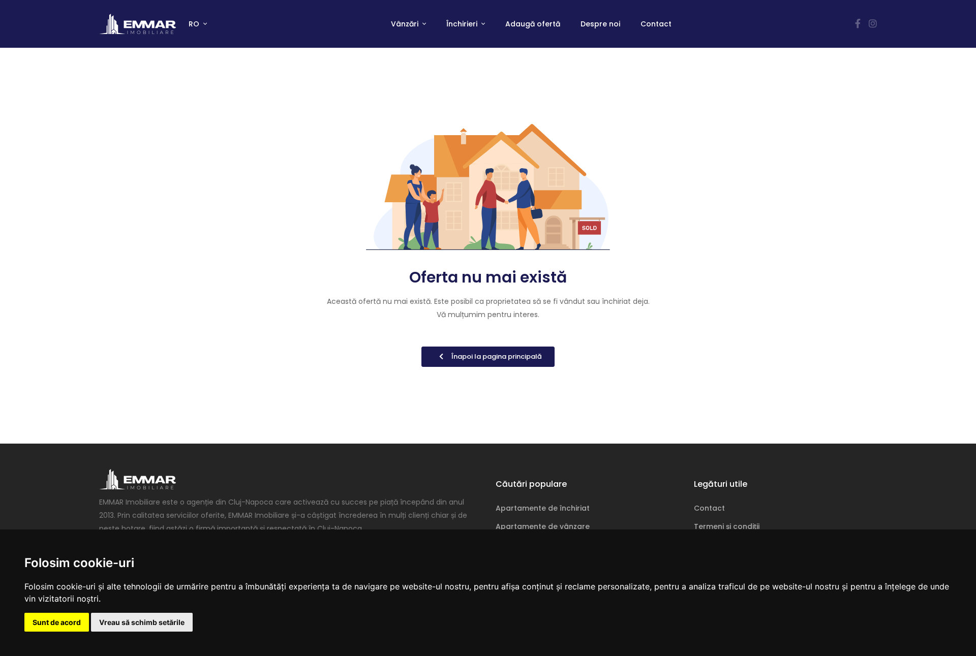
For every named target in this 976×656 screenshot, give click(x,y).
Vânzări (405, 24)
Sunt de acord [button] (57, 622)
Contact (656, 24)
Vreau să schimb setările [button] (142, 622)
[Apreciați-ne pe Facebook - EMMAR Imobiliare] (858, 23)
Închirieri (462, 24)
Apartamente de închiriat (543, 508)
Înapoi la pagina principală (496, 356)
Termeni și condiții (726, 526)
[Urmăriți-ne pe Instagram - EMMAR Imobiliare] (873, 23)
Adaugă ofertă (532, 24)
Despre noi (600, 24)
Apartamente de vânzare (543, 526)
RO (195, 24)
